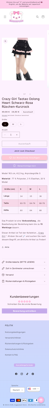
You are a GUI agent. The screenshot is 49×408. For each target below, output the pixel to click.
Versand (4, 115)
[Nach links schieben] (19, 94)
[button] (5, 17)
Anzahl (4, 130)
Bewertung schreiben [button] (24, 311)
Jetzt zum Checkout (24, 151)
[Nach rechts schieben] (30, 94)
